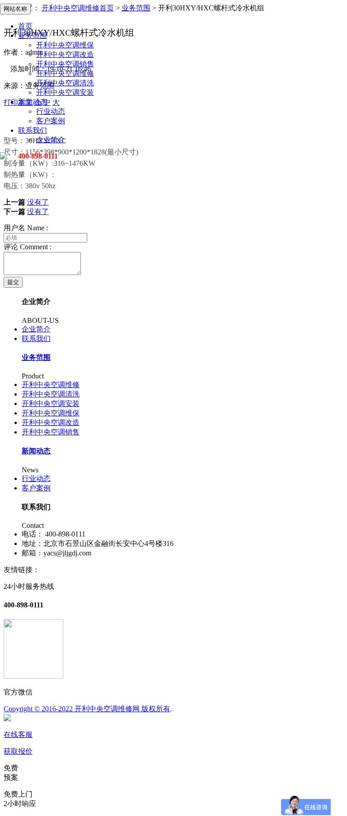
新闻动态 (32, 102)
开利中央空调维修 (65, 73)
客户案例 (50, 121)
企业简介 (50, 140)
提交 (13, 282)
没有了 (38, 202)
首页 (25, 26)
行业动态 (50, 111)
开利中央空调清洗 (65, 83)
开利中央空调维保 (65, 45)
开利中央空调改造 (65, 54)
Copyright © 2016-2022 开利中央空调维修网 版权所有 (87, 709)
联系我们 (32, 130)
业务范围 (32, 35)
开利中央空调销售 (65, 64)
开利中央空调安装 (65, 92)
